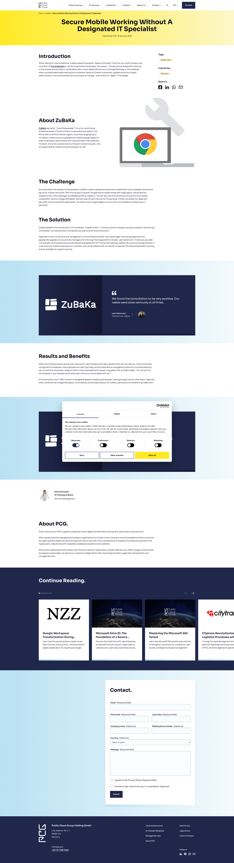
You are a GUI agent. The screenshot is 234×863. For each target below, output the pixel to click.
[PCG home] (43, 5)
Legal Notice (185, 831)
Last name (157, 714)
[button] (186, 593)
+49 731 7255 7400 (60, 850)
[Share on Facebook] (160, 87)
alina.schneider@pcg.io (64, 499)
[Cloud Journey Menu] (83, 5)
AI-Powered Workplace (155, 831)
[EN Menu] (177, 5)
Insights (126, 5)
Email (113, 703)
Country (114, 738)
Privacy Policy (135, 780)
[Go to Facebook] (185, 854)
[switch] (103, 445)
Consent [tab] (80, 414)
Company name (118, 726)
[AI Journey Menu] (100, 5)
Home (41, 13)
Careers (155, 5)
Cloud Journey (75, 5)
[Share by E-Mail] (181, 87)
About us (141, 5)
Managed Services (153, 836)
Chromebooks (57, 66)
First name (115, 714)
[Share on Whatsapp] (174, 87)
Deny (82, 455)
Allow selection (117, 455)
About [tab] (153, 414)
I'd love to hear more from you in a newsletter (137, 786)
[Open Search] (167, 5)
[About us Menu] (146, 5)
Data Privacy (185, 825)
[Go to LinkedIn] (181, 854)
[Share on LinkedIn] (167, 87)
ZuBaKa (42, 128)
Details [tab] (117, 414)
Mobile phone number (162, 726)
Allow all (152, 455)
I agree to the (128, 780)
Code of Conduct (187, 836)
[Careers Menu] (160, 5)
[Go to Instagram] (189, 854)
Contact (188, 5)
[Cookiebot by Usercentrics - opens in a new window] (158, 406)
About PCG (150, 841)
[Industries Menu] (116, 5)
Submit (116, 794)
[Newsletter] (194, 854)
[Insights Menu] (131, 5)
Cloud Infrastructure (154, 825)
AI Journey (94, 5)
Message (115, 749)
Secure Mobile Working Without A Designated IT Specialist (77, 13)
